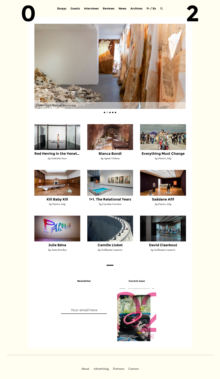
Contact (133, 369)
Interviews (91, 8)
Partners (118, 369)
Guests (75, 8)
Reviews (108, 8)
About (85, 369)
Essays (61, 8)
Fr (148, 8)
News (122, 8)
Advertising (101, 369)
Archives (136, 8)
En (154, 8)
